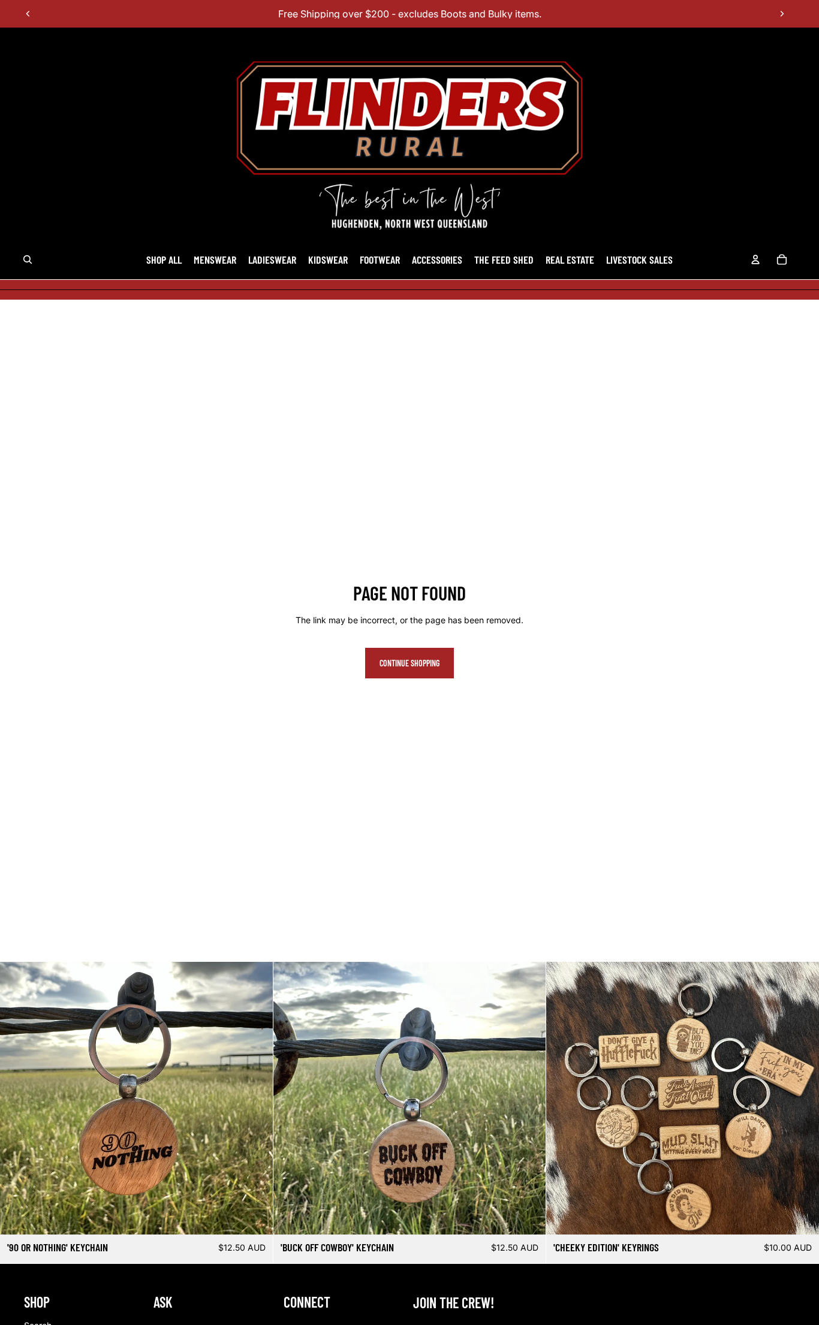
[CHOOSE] (800, 1216)
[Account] (755, 260)
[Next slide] (782, 14)
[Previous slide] (28, 14)
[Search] (27, 260)
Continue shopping (409, 663)
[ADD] (254, 1216)
